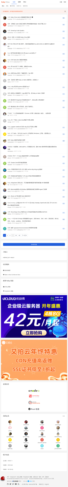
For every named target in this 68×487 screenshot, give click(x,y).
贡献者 (47, 477)
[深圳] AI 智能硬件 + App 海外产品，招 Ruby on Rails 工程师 (26, 93)
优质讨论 (19, 6)
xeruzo (17, 223)
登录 (65, 2)
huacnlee (10, 19)
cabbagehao (20, 229)
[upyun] (34, 360)
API (43, 477)
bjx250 (19, 142)
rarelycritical (16, 61)
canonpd (26, 430)
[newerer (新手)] (58, 439)
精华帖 (13, 6)
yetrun (9, 158)
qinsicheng (10, 32)
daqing (19, 26)
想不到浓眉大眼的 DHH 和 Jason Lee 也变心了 (22, 53)
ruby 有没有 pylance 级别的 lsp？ (19, 86)
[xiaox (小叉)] (42, 445)
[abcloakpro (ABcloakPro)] (4, 147)
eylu (16, 191)
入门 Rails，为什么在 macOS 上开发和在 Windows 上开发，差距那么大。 (30, 133)
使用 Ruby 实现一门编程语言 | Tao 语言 (20, 73)
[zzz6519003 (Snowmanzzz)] (4, 87)
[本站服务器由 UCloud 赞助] (15, 481)
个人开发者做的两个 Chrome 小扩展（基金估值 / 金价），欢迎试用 (29, 113)
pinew (17, 207)
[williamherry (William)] (58, 433)
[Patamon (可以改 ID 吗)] (4, 74)
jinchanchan (58, 448)
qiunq (9, 82)
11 (63, 54)
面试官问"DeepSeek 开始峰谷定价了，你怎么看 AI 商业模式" (26, 100)
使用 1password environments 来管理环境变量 (22, 228)
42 (63, 18)
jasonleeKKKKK (21, 128)
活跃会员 (35, 477)
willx (9, 198)
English (47, 484)
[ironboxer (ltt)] (4, 228)
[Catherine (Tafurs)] (26, 422)
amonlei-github (20, 19)
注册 (61, 2)
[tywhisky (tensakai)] (10, 445)
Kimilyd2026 (11, 142)
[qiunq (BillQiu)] (4, 80)
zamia (9, 191)
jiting (10, 430)
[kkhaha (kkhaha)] (4, 219)
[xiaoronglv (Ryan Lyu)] (58, 422)
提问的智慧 (7, 270)
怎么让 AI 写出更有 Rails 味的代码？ (19, 196)
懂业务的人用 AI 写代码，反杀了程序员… (21, 106)
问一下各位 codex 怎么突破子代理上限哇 (21, 120)
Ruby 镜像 (7, 286)
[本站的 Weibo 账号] (13, 484)
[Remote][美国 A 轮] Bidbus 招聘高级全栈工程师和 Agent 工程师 (27, 189)
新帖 (7, 6)
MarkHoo (18, 214)
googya (16, 198)
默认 (3, 6)
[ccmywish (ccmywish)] (4, 170)
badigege (10, 48)
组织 (40, 477)
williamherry (19, 39)
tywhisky (10, 448)
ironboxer (10, 229)
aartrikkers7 (11, 26)
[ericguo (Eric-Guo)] (4, 203)
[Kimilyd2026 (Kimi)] (4, 141)
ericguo (16, 55)
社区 (14, 2)
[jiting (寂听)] (10, 428)
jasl (58, 430)
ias (8, 115)
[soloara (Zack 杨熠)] (4, 38)
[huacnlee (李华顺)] (4, 18)
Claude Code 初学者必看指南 (17, 162)
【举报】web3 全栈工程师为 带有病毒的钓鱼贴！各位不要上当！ (27, 24)
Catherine (26, 424)
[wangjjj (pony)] (4, 120)
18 (63, 141)
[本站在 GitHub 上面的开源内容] (8, 484)
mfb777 (10, 442)
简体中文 (41, 484)
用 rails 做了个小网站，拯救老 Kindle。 (20, 66)
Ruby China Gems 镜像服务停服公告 (19, 17)
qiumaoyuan (10, 436)
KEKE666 (10, 102)
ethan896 (19, 135)
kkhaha (9, 223)
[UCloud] (34, 316)
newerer (20, 88)
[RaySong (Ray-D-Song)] (26, 439)
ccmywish (10, 171)
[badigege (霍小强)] (4, 44)
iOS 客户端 (25, 484)
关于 (8, 477)
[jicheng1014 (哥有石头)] (42, 433)
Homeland (37, 478)
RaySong (26, 442)
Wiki (24, 2)
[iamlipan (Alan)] (4, 94)
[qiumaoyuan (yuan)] (10, 433)
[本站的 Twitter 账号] (10, 484)
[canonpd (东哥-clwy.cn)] (26, 428)
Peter (9, 55)
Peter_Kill (18, 102)
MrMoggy (10, 135)
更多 (64, 416)
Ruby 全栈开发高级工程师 (16, 140)
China (5, 2)
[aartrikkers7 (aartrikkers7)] (4, 24)
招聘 (19, 2)
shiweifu (19, 32)
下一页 (24, 235)
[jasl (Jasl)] (58, 428)
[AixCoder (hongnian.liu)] (4, 67)
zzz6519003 (10, 88)
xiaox (42, 448)
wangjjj (9, 122)
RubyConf (13, 477)
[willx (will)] (4, 197)
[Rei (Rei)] (4, 60)
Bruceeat (42, 430)
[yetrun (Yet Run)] (4, 156)
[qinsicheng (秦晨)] (4, 31)
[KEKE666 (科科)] (4, 100)
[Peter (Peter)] (4, 54)
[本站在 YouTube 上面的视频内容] (16, 484)
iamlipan (10, 95)
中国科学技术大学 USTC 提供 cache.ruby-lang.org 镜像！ (25, 169)
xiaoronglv (58, 424)
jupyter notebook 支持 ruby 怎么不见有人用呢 (22, 126)
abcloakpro (10, 151)
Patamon (10, 75)
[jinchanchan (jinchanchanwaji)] (58, 445)
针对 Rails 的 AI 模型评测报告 (17, 60)
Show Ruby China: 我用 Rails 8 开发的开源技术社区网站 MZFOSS (27, 212)
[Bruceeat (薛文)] (42, 428)
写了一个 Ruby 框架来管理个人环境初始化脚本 (23, 156)
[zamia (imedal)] (4, 190)
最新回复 (25, 6)
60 (19, 235)
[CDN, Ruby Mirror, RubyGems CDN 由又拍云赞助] (29, 481)
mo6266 (17, 158)
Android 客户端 (33, 484)
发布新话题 (34, 244)
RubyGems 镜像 (9, 291)
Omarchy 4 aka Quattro (16, 30)
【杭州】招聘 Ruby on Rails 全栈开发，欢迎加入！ (23, 80)
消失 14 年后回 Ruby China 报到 (19, 37)
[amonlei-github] (42, 439)
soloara (9, 39)
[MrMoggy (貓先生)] (4, 134)
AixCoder (10, 68)
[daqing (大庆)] (4, 212)
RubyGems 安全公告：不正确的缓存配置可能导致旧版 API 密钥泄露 (28, 182)
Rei (8, 61)
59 (16, 235)
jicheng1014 (42, 436)
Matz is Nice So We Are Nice (12, 274)
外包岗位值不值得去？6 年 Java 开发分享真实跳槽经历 (24, 176)
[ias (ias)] (4, 114)
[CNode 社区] (34, 390)
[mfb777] (10, 439)
